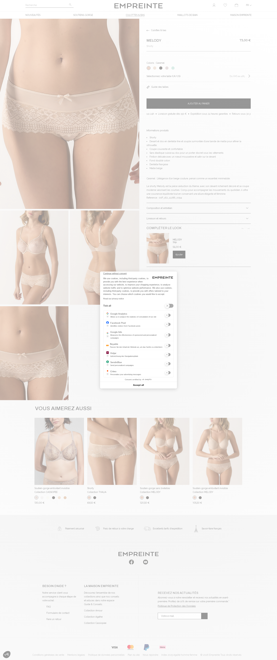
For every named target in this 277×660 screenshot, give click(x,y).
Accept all (138, 385)
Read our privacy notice (113, 299)
